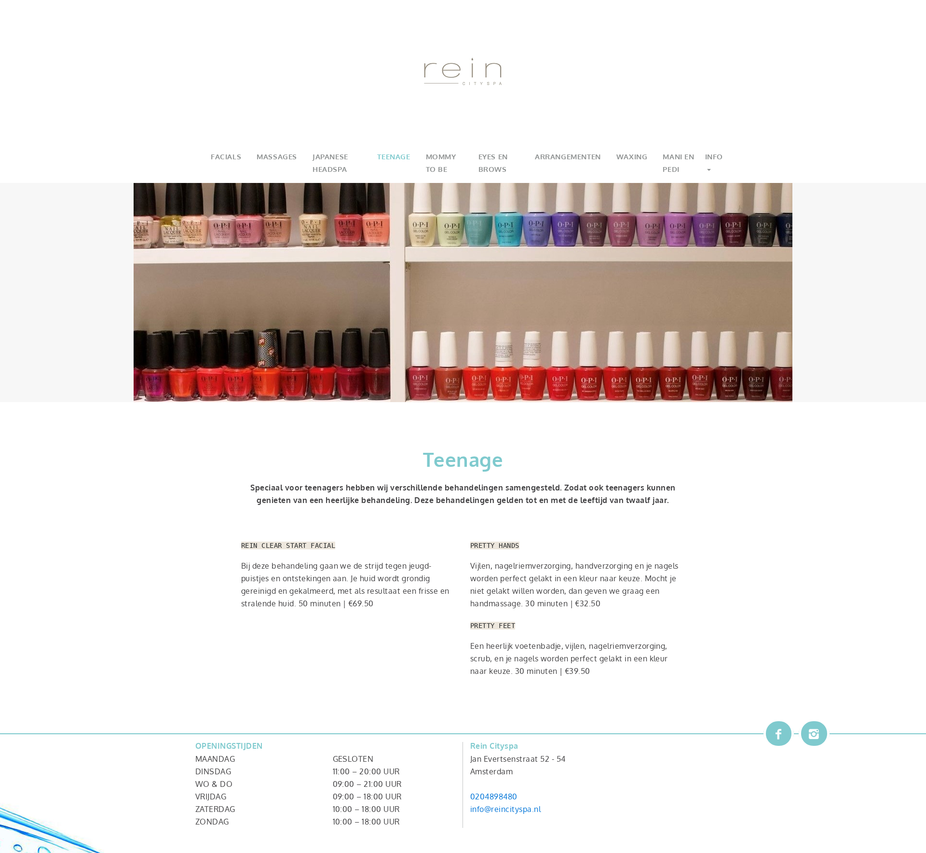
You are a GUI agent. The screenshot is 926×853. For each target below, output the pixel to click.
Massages (277, 156)
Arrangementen (568, 156)
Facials (226, 156)
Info (714, 156)
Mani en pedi (678, 163)
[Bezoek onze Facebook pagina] (778, 733)
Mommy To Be (441, 163)
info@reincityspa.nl (505, 809)
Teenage (393, 156)
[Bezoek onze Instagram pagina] (814, 733)
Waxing (632, 156)
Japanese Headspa (330, 163)
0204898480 (493, 796)
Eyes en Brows (493, 163)
